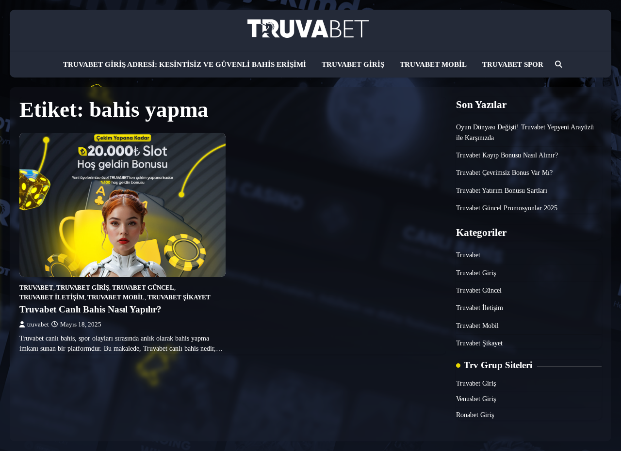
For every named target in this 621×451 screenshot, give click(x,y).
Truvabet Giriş (353, 64)
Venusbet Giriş (476, 399)
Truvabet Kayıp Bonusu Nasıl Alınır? (507, 155)
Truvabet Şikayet (179, 297)
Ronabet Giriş (475, 415)
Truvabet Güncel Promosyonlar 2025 (506, 208)
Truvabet (36, 287)
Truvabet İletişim (51, 297)
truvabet (38, 324)
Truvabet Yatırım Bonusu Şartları (501, 190)
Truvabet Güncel (143, 287)
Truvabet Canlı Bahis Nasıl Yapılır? (90, 309)
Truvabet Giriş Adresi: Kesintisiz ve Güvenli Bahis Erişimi (184, 64)
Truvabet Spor (512, 64)
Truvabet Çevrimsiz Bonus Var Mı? (504, 172)
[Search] (558, 64)
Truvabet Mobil (433, 64)
